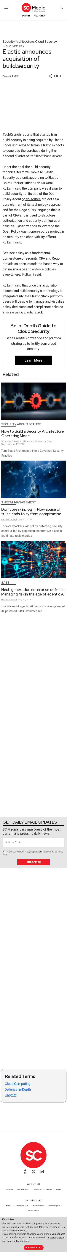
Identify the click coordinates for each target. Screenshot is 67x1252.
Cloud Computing (18, 1084)
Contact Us (38, 1189)
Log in (26, 15)
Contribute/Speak (22, 1205)
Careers (49, 1189)
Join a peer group (54, 1205)
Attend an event (38, 1205)
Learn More (33, 360)
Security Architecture (18, 41)
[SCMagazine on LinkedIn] (42, 1171)
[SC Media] (33, 7)
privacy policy (57, 1237)
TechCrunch (12, 134)
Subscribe (33, 862)
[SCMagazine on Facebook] (25, 1171)
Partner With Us (33, 1211)
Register (39, 15)
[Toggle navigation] (6, 7)
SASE (5, 583)
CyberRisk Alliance (23, 1189)
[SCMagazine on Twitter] (33, 1171)
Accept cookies (33, 1247)
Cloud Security (46, 41)
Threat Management (18, 502)
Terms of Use (50, 852)
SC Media (9, 1189)
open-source (31, 199)
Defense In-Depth (18, 1089)
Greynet (11, 1095)
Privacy (58, 1189)
